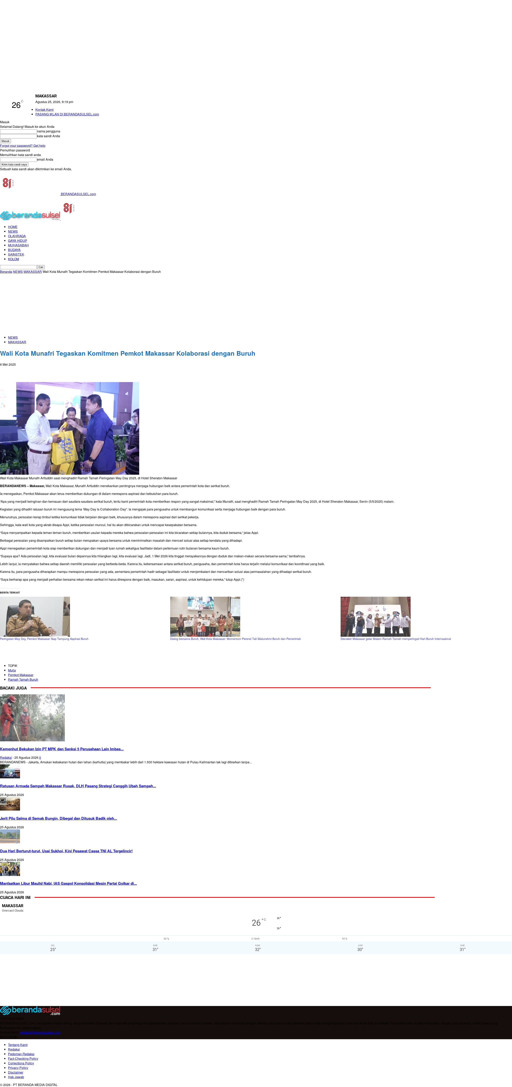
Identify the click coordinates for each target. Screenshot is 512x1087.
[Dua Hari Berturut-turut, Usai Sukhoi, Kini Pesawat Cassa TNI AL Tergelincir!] (10, 842)
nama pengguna (48, 131)
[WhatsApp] (21, 371)
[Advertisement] (256, 304)
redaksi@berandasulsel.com (40, 1032)
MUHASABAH (18, 245)
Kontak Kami (44, 109)
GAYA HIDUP (17, 240)
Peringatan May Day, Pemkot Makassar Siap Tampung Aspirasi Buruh (44, 639)
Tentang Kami (18, 1044)
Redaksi (6, 757)
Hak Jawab (16, 1077)
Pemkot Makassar (20, 675)
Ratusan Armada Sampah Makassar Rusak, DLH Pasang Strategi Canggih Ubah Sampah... (78, 786)
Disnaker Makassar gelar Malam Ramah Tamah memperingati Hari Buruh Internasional (396, 639)
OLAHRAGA (17, 236)
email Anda (45, 159)
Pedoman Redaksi (21, 1054)
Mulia (12, 670)
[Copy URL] (64, 371)
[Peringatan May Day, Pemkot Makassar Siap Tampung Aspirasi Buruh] (83, 617)
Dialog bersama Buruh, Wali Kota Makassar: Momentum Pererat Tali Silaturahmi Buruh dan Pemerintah (235, 639)
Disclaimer (15, 1072)
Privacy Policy (18, 1067)
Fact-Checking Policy (23, 1058)
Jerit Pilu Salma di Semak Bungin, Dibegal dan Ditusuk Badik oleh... (58, 818)
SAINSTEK (16, 254)
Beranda (6, 271)
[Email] (35, 371)
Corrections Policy (21, 1063)
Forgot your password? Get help (22, 145)
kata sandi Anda (48, 136)
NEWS (13, 231)
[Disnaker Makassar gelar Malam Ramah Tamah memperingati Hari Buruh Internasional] (424, 617)
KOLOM (13, 259)
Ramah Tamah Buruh (23, 679)
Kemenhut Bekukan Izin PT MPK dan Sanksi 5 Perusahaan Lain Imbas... (62, 749)
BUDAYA (14, 249)
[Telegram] (49, 371)
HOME (13, 226)
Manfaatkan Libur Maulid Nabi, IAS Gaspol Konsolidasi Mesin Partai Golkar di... (68, 883)
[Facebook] (6, 371)
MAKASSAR (33, 271)
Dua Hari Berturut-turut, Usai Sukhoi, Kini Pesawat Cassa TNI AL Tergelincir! (66, 851)
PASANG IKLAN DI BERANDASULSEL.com (67, 114)
